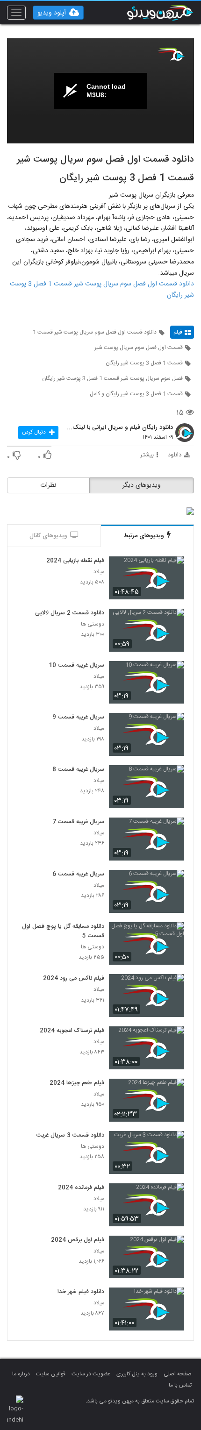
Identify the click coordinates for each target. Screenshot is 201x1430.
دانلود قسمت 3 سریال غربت (70, 1135)
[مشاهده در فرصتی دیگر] (172, 568)
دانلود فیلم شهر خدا (80, 1292)
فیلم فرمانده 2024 (81, 1188)
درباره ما (21, 1374)
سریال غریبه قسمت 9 (78, 717)
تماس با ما (180, 1385)
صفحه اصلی (178, 1374)
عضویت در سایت (91, 1374)
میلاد (98, 572)
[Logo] (171, 54)
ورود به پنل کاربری (137, 1374)
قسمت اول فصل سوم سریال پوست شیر (138, 347)
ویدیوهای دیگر (141, 485)
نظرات (48, 485)
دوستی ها (92, 624)
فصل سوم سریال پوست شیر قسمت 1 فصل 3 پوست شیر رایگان (112, 378)
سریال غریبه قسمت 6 (78, 874)
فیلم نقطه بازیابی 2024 (75, 561)
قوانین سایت (50, 1374)
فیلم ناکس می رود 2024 (73, 978)
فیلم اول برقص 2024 (77, 1240)
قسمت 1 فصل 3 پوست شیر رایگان (144, 363)
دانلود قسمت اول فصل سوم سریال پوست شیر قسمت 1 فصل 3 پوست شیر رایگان (102, 289)
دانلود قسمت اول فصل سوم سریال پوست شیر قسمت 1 (95, 332)
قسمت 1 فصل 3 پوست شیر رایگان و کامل (136, 393)
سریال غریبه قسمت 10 (76, 665)
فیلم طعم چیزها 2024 (77, 1083)
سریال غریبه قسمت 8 (78, 770)
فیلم (177, 332)
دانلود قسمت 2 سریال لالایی (69, 613)
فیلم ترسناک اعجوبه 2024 (72, 1031)
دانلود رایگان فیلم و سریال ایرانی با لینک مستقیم (119, 428)
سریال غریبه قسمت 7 (78, 822)
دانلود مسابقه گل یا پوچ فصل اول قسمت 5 (63, 931)
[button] (58, 13)
